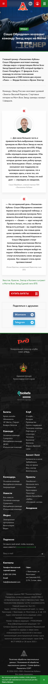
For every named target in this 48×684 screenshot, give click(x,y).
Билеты (7, 412)
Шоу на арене (32, 465)
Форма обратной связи (33, 447)
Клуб (28, 412)
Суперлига (8, 438)
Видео (5, 529)
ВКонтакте (20, 315)
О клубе (29, 416)
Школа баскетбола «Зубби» (34, 497)
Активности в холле (34, 459)
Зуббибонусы (31, 462)
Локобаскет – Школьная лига (32, 483)
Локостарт (30, 493)
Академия (31, 508)
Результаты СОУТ (24, 668)
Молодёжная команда (12, 441)
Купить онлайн (9, 416)
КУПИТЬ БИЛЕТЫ (20, 294)
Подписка (8, 540)
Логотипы (30, 437)
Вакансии (30, 440)
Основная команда (11, 435)
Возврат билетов (10, 425)
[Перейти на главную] (23, 6)
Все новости (8, 498)
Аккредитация (9, 487)
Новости (7, 493)
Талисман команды (34, 428)
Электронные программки (9, 521)
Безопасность (31, 471)
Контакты (30, 443)
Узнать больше (7, 682)
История (29, 419)
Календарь (9, 477)
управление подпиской (25, 547)
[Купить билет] (44, 3)
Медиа (7, 515)
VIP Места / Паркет (11, 422)
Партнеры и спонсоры (31, 432)
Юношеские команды (12, 447)
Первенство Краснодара (31, 489)
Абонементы (8, 419)
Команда (8, 431)
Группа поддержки (34, 425)
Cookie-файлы (34, 665)
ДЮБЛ (5, 444)
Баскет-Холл (33, 455)
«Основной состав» (34, 502)
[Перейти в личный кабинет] (37, 3)
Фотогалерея (8, 526)
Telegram (20, 322)
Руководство (31, 422)
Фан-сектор (31, 468)
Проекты (30, 477)
